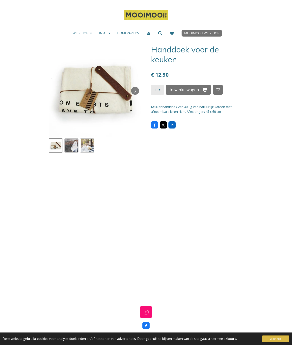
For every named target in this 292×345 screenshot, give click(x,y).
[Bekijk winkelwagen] (171, 33)
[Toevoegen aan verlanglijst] (218, 90)
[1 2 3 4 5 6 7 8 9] (157, 90)
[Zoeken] (160, 33)
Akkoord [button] (275, 339)
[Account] (148, 33)
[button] (56, 145)
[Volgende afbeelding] (135, 91)
